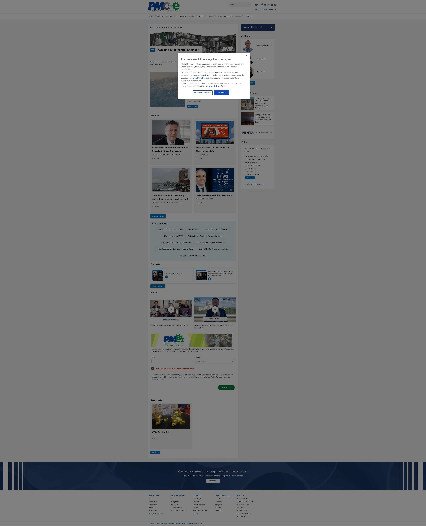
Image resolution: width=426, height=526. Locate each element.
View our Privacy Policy (216, 86)
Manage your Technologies (202, 93)
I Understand (221, 93)
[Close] (246, 55)
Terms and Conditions (198, 78)
